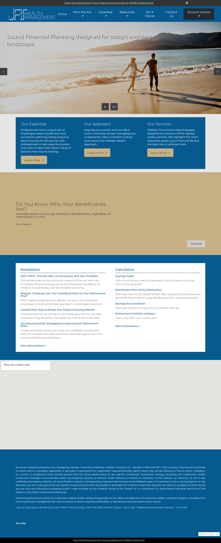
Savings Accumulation (130, 303)
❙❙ (114, 106)
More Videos (24, 224)
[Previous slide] (3, 71)
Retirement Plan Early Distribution (138, 289)
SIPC (158, 467)
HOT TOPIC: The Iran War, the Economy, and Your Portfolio (59, 276)
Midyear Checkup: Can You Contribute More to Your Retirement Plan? (63, 295)
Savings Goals (124, 276)
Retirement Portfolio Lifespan (135, 313)
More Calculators (127, 326)
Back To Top (207, 534)
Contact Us (171, 14)
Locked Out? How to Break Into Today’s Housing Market (58, 309)
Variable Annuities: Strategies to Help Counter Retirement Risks (59, 325)
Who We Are (82, 12)
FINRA (146, 467)
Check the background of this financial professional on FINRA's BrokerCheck (109, 3)
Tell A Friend (149, 14)
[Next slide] (217, 71)
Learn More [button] (32, 160)
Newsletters (30, 270)
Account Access (198, 12)
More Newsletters (33, 345)
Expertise (105, 12)
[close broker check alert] (187, 3)
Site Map (21, 523)
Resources (127, 12)
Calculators (124, 270)
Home (62, 14)
